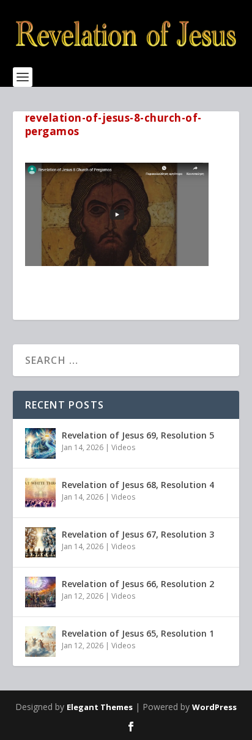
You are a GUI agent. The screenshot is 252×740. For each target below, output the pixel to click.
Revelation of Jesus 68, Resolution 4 (138, 484)
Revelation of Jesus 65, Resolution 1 (138, 633)
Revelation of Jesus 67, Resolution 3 (138, 534)
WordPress (214, 706)
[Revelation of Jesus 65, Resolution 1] (40, 641)
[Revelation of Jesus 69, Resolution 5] (40, 443)
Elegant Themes (100, 706)
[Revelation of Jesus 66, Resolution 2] (40, 592)
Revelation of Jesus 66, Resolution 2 (138, 584)
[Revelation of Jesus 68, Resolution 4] (40, 493)
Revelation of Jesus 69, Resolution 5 (138, 435)
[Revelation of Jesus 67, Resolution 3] (40, 542)
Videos (123, 447)
